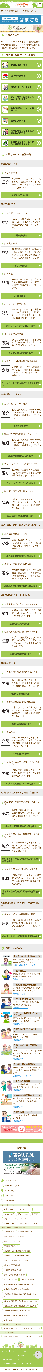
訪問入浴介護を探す (21, 265)
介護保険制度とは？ (11, 1328)
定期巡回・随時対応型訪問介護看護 (17, 1251)
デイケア (7, 1219)
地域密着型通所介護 (22, 1256)
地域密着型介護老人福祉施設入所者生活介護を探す (20, 860)
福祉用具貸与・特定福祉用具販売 (16, 1315)
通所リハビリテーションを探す (20, 483)
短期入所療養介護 (27, 1279)
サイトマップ (7, 1355)
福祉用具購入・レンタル (28, 1223)
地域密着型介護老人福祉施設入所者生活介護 (20, 1306)
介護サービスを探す (12, 1186)
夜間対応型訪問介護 (11, 1246)
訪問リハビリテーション (13, 1241)
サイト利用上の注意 (9, 1363)
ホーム (3, 11)
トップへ (38, 1355)
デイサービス (23, 1214)
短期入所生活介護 (10, 1279)
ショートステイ (20, 1219)
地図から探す (9, 1191)
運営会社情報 (26, 1363)
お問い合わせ (21, 1355)
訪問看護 (35, 1214)
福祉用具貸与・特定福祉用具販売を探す (20, 936)
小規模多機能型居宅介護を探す (20, 556)
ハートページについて (20, 1351)
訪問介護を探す (21, 235)
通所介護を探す (21, 426)
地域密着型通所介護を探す (20, 456)
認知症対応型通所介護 (12, 1265)
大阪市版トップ (15, 11)
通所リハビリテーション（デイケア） (17, 1260)
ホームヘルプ (9, 1214)
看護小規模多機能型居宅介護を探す (20, 586)
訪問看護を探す (21, 296)
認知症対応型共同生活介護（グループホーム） (21, 1301)
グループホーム (9, 1223)
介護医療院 (8, 1320)
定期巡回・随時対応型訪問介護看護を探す (20, 384)
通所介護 (7, 1256)
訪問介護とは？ (28, 1328)
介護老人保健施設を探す (21, 724)
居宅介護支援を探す (21, 195)
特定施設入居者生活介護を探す (20, 783)
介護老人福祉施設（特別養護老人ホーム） (19, 1284)
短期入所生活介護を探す (21, 624)
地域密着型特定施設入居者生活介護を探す (20, 892)
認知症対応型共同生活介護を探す (20, 826)
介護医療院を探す (21, 754)
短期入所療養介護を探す (21, 654)
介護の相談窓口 (10, 1201)
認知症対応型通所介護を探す (20, 516)
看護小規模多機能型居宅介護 (14, 1275)
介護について (30, 11)
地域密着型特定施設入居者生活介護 (17, 1311)
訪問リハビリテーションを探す (20, 326)
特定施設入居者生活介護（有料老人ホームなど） (20, 1295)
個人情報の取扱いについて (12, 1359)
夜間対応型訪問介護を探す (20, 353)
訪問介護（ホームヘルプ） (27, 1232)
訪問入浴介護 (9, 1236)
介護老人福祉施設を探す (21, 694)
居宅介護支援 (9, 1232)
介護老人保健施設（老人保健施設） (17, 1289)
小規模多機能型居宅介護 (13, 1270)
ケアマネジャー (25, 1209)
